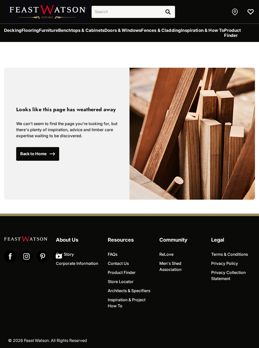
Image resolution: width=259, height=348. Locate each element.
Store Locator (121, 281)
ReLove (166, 254)
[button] (235, 12)
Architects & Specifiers (129, 290)
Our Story (65, 254)
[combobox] (133, 12)
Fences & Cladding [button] (161, 30)
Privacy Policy (224, 263)
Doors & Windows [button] (122, 30)
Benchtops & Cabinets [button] (81, 30)
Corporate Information (77, 263)
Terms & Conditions (229, 254)
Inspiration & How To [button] (202, 30)
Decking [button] (12, 30)
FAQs (112, 254)
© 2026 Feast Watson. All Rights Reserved (47, 340)
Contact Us (118, 263)
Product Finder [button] (232, 33)
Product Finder (122, 272)
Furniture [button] (48, 30)
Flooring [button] (30, 30)
